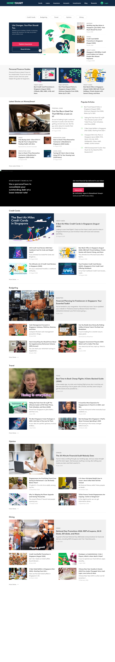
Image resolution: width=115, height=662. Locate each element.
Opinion (68, 17)
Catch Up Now (25, 44)
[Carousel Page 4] (45, 54)
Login (106, 3)
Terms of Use (77, 195)
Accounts (66, 3)
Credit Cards (31, 17)
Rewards (94, 3)
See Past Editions (25, 49)
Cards (40, 3)
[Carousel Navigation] (42, 50)
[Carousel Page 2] (41, 54)
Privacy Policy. (89, 195)
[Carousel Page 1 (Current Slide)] (39, 54)
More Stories (13, 279)
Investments (77, 3)
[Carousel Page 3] (43, 54)
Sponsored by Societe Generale (27, 146)
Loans (48, 3)
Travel (56, 17)
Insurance (56, 3)
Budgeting (43, 17)
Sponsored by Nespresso (86, 336)
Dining (81, 17)
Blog (85, 3)
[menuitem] (40, 3)
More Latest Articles (15, 166)
